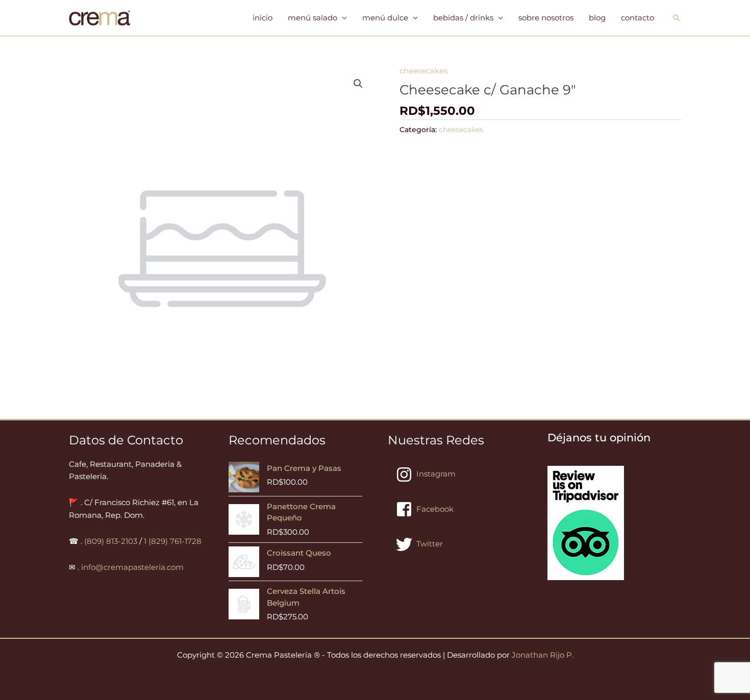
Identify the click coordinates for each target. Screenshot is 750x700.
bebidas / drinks (463, 17)
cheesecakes (423, 71)
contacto (637, 17)
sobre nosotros (545, 17)
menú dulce (385, 17)
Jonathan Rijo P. (542, 655)
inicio (262, 17)
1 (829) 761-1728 (173, 541)
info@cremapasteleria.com (132, 567)
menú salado (312, 17)
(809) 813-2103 (110, 541)
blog (597, 17)
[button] (676, 17)
